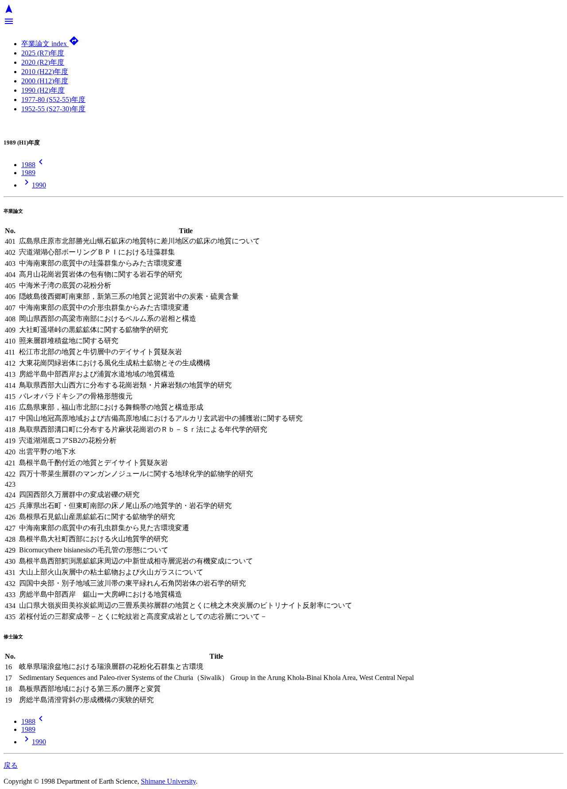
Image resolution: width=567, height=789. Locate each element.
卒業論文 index (50, 43)
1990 (33, 185)
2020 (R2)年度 (42, 62)
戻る (11, 765)
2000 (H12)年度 (44, 81)
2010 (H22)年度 (44, 71)
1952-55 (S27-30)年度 (53, 109)
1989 (28, 172)
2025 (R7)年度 (42, 53)
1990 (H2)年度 (43, 90)
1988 (33, 164)
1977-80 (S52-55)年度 (53, 99)
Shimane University (168, 781)
